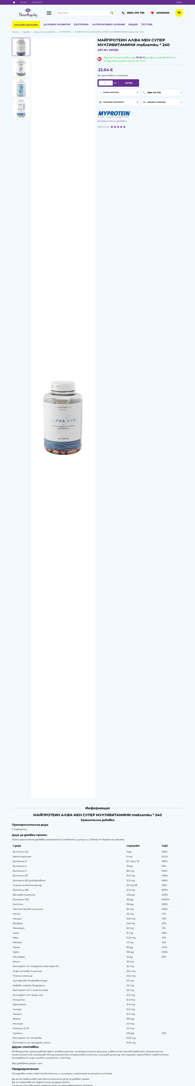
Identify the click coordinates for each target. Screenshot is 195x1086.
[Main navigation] (49, 13)
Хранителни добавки (44, 32)
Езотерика (81, 24)
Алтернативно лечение (108, 24)
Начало (15, 32)
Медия (133, 24)
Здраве (26, 32)
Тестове (146, 24)
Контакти (37, 2)
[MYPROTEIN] (114, 114)
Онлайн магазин (26, 24)
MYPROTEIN (65, 32)
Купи (128, 83)
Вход (179, 2)
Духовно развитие (57, 24)
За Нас (23, 2)
